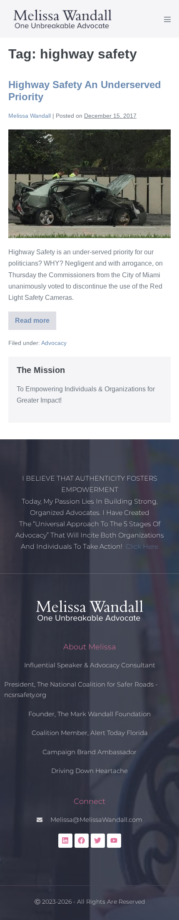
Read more (35, 318)
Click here (142, 546)
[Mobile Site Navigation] (167, 19)
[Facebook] (82, 841)
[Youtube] (114, 841)
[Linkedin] (65, 841)
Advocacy (54, 343)
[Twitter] (98, 841)
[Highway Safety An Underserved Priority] (89, 183)
